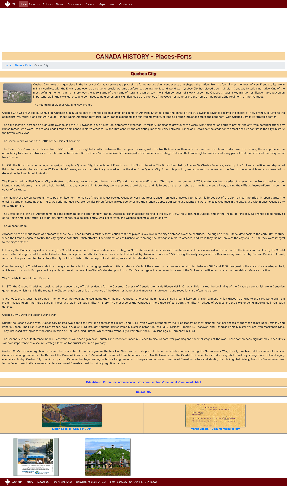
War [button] (112, 4)
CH (14, 4)
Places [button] (60, 4)
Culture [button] (90, 4)
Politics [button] (46, 4)
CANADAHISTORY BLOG (143, 481)
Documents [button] (74, 4)
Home (24, 4)
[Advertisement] (92, 31)
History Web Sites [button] (62, 481)
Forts (28, 65)
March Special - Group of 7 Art (71, 428)
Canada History (22, 482)
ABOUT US (43, 481)
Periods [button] (33, 4)
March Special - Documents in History (215, 428)
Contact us (125, 4)
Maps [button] (102, 4)
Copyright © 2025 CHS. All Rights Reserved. (101, 481)
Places (18, 65)
